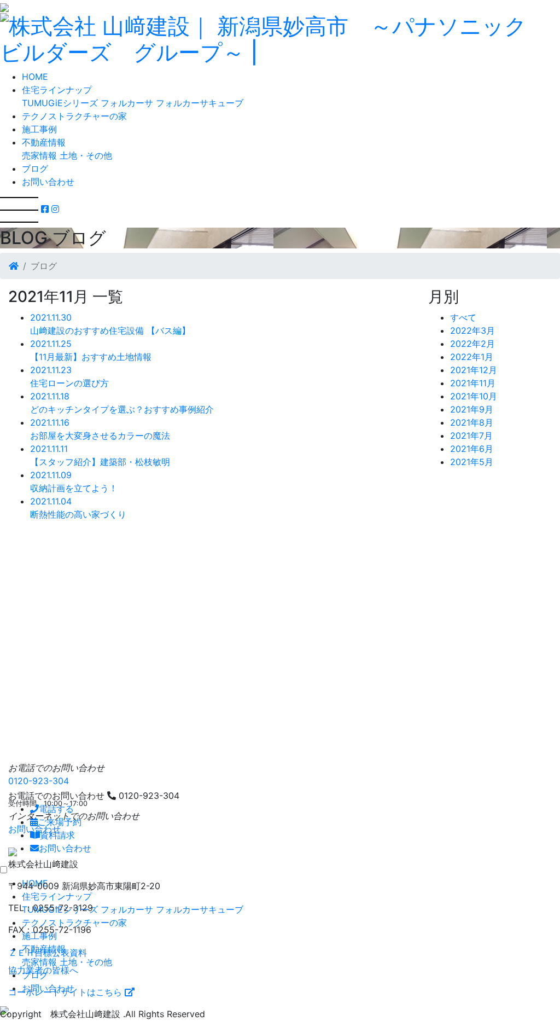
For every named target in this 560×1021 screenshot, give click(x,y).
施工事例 (39, 129)
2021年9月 (471, 409)
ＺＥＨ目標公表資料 (47, 952)
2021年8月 (471, 422)
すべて (463, 317)
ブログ (35, 168)
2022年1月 (471, 356)
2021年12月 (473, 369)
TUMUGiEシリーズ (60, 102)
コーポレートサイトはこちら (66, 992)
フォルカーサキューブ (199, 102)
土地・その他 (86, 155)
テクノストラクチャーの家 (74, 116)
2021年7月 (471, 435)
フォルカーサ (127, 102)
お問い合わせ (48, 181)
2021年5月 (471, 461)
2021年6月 (471, 448)
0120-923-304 (38, 780)
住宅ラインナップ (57, 89)
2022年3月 (472, 330)
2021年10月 (473, 396)
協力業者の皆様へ (43, 970)
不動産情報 (44, 142)
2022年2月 (472, 343)
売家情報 (39, 155)
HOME (35, 76)
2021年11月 (472, 383)
